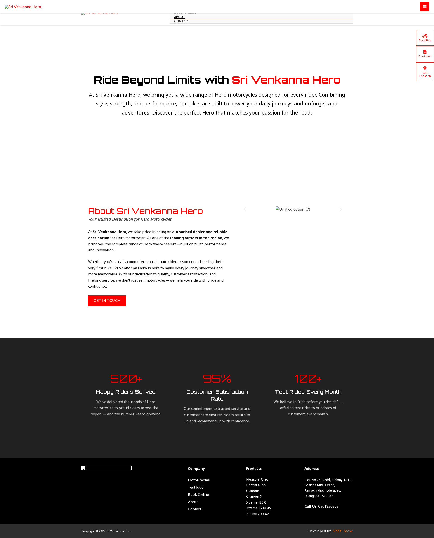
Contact (182, 21)
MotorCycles (199, 480)
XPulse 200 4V (257, 514)
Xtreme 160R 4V (258, 508)
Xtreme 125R (256, 502)
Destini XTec (256, 485)
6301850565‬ (328, 506)
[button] (245, 209)
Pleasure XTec (257, 479)
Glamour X (254, 496)
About (179, 17)
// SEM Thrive (343, 530)
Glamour (252, 491)
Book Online (198, 494)
